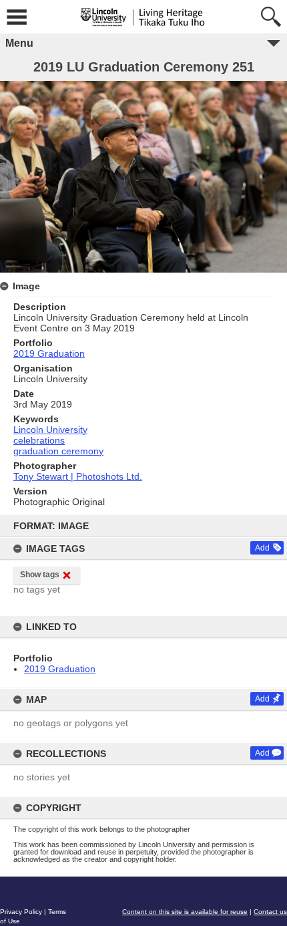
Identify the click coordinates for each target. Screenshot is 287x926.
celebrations (39, 440)
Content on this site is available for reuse (185, 911)
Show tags (39, 574)
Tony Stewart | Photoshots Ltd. (77, 476)
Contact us (270, 911)
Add (262, 548)
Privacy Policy (21, 911)
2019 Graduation (59, 668)
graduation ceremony (58, 451)
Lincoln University (50, 429)
